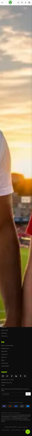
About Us (3, 357)
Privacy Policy (5, 430)
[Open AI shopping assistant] (27, 431)
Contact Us (4, 354)
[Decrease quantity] (3, 156)
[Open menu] (2, 2)
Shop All (8, 249)
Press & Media (5, 366)
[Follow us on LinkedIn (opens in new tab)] (16, 376)
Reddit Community (6, 382)
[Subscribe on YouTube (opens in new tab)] (25, 376)
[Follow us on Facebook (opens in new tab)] (11, 376)
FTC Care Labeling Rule (21, 415)
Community (4, 363)
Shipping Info (5, 348)
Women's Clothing (6, 321)
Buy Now (16, 165)
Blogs (2, 360)
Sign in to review (7, 264)
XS (3, 145)
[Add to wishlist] (29, 157)
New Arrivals (23, 244)
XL (21, 145)
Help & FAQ (4, 351)
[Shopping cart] (29, 2)
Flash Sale (4, 333)
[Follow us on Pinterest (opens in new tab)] (20, 376)
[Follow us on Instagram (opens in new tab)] (2, 376)
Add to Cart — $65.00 (19, 157)
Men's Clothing (5, 324)
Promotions (4, 336)
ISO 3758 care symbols (17, 416)
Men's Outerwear (6, 315)
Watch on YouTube (8, 379)
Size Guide (27, 141)
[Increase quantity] (10, 156)
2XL (26, 145)
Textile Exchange (17, 418)
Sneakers (3, 327)
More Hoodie (8, 244)
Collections (23, 249)
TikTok (3, 385)
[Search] (18, 2)
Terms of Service (15, 430)
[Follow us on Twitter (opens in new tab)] (7, 376)
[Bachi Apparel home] (16, 289)
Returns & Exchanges (7, 345)
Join (28, 394)
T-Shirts (3, 318)
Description (5, 94)
